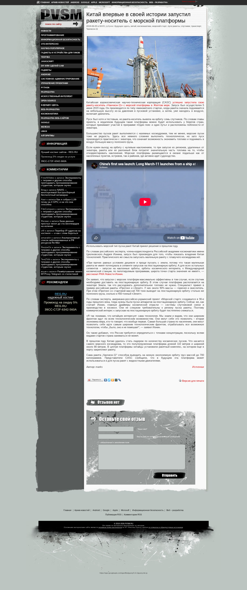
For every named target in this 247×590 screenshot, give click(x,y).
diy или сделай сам (52, 66)
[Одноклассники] (112, 380)
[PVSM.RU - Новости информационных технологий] (61, 16)
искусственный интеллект (56, 96)
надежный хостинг (61, 295)
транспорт (196, 26)
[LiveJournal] (119, 380)
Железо (45, 127)
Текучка (45, 57)
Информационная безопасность (130, 2)
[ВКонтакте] (105, 380)
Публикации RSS (113, 514)
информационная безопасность (60, 39)
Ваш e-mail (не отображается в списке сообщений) (158, 437)
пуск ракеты (174, 26)
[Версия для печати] (180, 380)
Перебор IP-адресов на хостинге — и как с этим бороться (61, 231)
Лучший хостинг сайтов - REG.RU (59, 152)
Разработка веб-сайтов (55, 118)
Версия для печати (193, 380)
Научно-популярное (53, 48)
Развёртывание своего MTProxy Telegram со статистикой (61, 272)
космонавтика (49, 114)
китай (133, 26)
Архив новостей (60, 2)
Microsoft (104, 2)
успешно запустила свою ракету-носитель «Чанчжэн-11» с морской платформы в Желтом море (145, 104)
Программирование (52, 35)
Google (85, 2)
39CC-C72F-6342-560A (53, 161)
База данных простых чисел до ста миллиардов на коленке (60, 223)
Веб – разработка (158, 2)
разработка (48, 92)
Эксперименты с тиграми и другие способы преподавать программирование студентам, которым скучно (61, 182)
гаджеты (46, 70)
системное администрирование (60, 79)
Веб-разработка (50, 109)
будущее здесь (50, 105)
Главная (45, 2)
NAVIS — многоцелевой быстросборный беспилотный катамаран (58, 192)
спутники (185, 26)
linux (44, 131)
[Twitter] (109, 380)
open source (48, 101)
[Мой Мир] (116, 380)
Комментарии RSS (133, 514)
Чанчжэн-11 (92, 29)
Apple (94, 2)
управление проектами (54, 83)
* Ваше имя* (142, 429)
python (45, 87)
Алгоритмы (47, 135)
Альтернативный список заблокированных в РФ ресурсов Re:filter (60, 240)
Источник (198, 366)
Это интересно (49, 44)
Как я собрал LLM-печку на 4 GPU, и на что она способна (59, 202)
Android (75, 2)
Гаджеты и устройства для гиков (60, 53)
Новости (46, 31)
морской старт (159, 26)
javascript (47, 61)
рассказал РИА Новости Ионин (104, 274)
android (46, 74)
